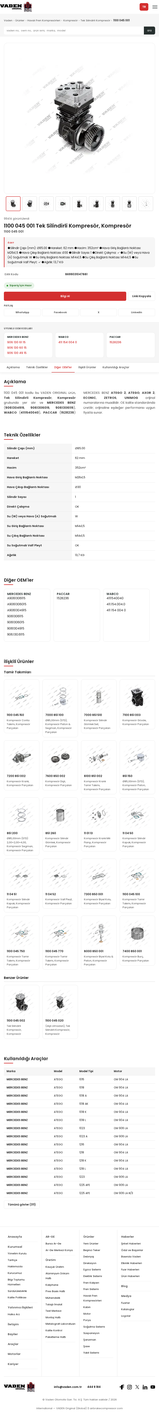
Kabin (87, 1307)
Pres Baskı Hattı (55, 1291)
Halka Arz (14, 1314)
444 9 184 (94, 1387)
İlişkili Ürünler (87, 367)
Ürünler (19, 20)
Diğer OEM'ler (63, 367)
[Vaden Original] (16, 7)
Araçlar (13, 1344)
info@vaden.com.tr (68, 1387)
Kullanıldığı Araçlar (116, 367)
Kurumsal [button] (15, 1247)
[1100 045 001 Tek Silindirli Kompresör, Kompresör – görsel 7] (112, 203)
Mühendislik (53, 1298)
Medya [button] (126, 1296)
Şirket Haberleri (131, 1243)
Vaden (8, 20)
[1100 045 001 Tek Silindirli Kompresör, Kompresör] (13, 203)
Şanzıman (89, 1340)
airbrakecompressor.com (106, 1408)
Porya (87, 1320)
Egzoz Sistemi (92, 1269)
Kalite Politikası (17, 1297)
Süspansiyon (91, 1333)
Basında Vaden (131, 1256)
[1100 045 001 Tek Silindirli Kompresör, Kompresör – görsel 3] (46, 203)
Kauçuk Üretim (55, 1267)
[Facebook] (121, 1387)
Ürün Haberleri (130, 1276)
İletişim (13, 1324)
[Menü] (155, 7)
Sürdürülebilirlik (17, 1291)
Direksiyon (89, 1263)
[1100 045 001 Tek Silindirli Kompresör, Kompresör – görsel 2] (29, 203)
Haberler (127, 1237)
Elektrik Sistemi (92, 1276)
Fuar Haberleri (130, 1269)
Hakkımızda (15, 1266)
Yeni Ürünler (91, 1243)
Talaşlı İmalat (54, 1304)
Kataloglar (127, 1309)
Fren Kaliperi (91, 1283)
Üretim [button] (51, 1260)
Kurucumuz (15, 1273)
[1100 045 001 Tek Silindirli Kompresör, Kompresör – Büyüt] (79, 118)
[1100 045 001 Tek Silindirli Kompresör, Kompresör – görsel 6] (96, 203)
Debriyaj (88, 1256)
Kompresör (70, 20)
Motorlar (14, 1354)
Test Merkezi (53, 1311)
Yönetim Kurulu (17, 1253)
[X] (137, 1387)
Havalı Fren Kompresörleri (43, 20)
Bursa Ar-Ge (53, 1243)
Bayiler (13, 1334)
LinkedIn (136, 312)
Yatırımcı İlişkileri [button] (20, 1307)
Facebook (60, 312)
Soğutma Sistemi (94, 1327)
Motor (87, 1314)
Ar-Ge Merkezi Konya (59, 1250)
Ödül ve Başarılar (132, 1250)
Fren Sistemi (91, 1289)
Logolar (126, 1316)
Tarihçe (12, 1260)
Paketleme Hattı (56, 1337)
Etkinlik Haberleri (131, 1263)
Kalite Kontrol (54, 1330)
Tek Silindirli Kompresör (95, 20)
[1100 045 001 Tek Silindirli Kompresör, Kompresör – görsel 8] (129, 203)
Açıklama (13, 367)
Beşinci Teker (91, 1250)
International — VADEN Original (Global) (61, 1408)
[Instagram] (129, 1387)
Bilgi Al (65, 296)
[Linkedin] (145, 1387)
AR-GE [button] (50, 1237)
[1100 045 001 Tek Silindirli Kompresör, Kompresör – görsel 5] (79, 203)
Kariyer (13, 1364)
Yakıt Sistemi (91, 1353)
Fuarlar (125, 1303)
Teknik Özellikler (37, 367)
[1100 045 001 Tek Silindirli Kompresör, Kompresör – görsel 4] (62, 203)
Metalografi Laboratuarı (60, 1324)
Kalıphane (52, 1285)
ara (149, 30)
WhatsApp (22, 312)
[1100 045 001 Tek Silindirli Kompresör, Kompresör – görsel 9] (145, 203)
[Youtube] (152, 1387)
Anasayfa (15, 1237)
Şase (86, 1346)
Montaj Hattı (53, 1317)
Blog (124, 1286)
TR (144, 7)
